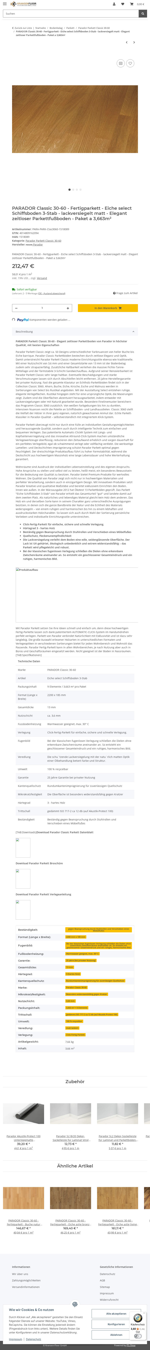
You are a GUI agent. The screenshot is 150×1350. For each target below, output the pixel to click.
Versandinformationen (26, 1287)
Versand (42, 278)
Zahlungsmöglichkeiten (26, 1280)
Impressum (15, 1339)
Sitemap (105, 1287)
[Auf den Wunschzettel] (130, 63)
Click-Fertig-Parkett (75, 1034)
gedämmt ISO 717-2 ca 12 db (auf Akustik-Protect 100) (91, 1014)
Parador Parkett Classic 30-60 (43, 240)
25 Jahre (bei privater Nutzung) (80, 960)
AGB (102, 1280)
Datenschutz (33, 1339)
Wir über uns (20, 1274)
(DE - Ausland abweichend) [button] (51, 293)
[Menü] (144, 1314)
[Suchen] (143, 14)
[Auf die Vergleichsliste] (121, 63)
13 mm (69, 967)
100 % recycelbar (74, 1021)
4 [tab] (80, 190)
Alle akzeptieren (116, 1313)
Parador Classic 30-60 (76, 987)
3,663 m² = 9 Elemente (76, 1007)
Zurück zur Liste (23, 28)
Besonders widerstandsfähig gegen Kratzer (86, 994)
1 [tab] (69, 190)
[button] (114, 4)
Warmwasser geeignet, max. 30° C (82, 953)
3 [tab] (77, 190)
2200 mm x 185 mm (75, 937)
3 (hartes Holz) (73, 974)
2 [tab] (73, 190)
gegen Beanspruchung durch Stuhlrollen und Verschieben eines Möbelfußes (98, 930)
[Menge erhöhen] (68, 308)
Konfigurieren (116, 1324)
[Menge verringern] (16, 308)
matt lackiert (72, 1028)
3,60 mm (70, 1001)
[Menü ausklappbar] (5, 2)
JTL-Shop (131, 1345)
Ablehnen (116, 1334)
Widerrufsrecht (109, 1299)
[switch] (138, 1336)
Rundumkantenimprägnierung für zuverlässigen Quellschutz (95, 980)
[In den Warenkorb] (15, 54)
